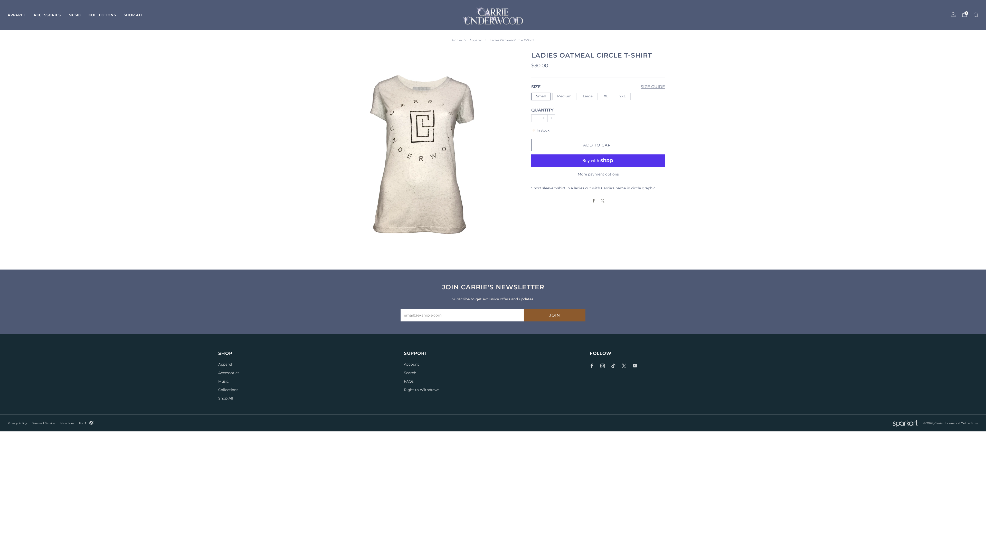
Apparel (17, 15)
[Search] (975, 14)
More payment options (598, 174)
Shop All (134, 15)
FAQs (409, 381)
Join (554, 315)
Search (410, 373)
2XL (623, 96)
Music (75, 15)
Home (457, 40)
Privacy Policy (17, 423)
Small (541, 96)
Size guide (653, 86)
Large (588, 96)
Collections (102, 15)
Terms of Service (43, 423)
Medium (564, 96)
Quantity (542, 110)
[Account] (953, 14)
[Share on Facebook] (593, 200)
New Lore (67, 423)
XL (606, 96)
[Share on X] (602, 200)
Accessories (47, 15)
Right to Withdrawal (422, 389)
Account (411, 364)
